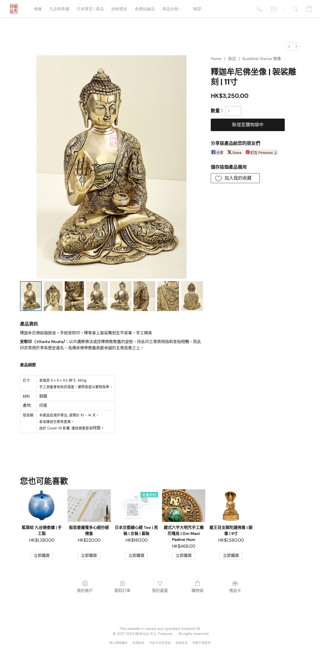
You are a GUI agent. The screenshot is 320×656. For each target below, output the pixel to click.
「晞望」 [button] (197, 8)
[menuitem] (289, 46)
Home (216, 58)
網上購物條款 (119, 642)
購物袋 (198, 590)
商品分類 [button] (170, 8)
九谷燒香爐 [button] (59, 8)
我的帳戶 (85, 590)
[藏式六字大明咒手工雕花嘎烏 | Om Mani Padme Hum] (183, 505)
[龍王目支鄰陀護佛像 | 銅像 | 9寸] (230, 505)
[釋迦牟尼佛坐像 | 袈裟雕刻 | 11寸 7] (192, 296)
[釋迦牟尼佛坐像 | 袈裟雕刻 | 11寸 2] (74, 296)
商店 (232, 58)
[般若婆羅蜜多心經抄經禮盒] (89, 505)
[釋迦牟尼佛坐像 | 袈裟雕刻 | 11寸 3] (97, 296)
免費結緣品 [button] (145, 8)
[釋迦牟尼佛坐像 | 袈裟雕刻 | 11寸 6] (168, 296)
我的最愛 (160, 590)
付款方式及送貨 (160, 642)
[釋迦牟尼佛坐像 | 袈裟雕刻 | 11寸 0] (31, 296)
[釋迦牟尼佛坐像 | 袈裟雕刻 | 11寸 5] (144, 296)
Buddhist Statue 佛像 (261, 58)
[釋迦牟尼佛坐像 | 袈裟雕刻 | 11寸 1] (53, 296)
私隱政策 (138, 642)
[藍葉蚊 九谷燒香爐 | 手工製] (41, 505)
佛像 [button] (38, 8)
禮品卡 (235, 590)
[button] (14, 9)
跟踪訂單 (122, 590)
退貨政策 (182, 642)
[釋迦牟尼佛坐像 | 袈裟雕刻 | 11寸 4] (121, 296)
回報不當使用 (201, 642)
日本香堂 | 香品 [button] (90, 8)
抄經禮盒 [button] (119, 8)
